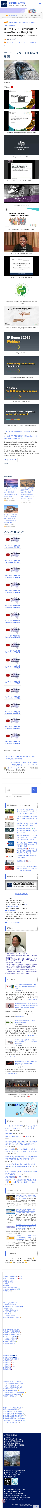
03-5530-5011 (10, 1445)
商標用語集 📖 (7, 1313)
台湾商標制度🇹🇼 (7, 1369)
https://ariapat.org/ (12, 906)
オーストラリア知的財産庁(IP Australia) (17, 431)
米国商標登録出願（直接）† (11, 1359)
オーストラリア (12, 42)
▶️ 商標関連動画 (11, 15)
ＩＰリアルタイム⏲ (9, 1315)
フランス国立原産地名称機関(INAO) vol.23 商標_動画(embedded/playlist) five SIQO (25, 986)
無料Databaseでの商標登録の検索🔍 (13, 1408)
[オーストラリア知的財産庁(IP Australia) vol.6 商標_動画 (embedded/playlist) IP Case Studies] (11, 483)
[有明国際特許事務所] (21, 885)
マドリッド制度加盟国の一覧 (11, 1385)
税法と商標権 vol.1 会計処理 (11, 1329)
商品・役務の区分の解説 (10, 1287)
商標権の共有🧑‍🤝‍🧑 (7, 1291)
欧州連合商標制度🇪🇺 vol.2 (10, 1357)
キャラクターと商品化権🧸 (11, 1338)
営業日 (26, 904)
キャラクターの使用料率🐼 (11, 1336)
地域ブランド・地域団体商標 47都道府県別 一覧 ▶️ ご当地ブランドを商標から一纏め (27, 868)
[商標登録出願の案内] (4, 4)
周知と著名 (6, 1285)
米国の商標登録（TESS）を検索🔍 (13, 1411)
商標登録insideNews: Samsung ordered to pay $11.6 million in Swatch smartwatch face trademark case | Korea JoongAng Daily (26, 1005)
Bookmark (8, 1499)
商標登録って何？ (8, 1280)
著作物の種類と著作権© (10, 1340)
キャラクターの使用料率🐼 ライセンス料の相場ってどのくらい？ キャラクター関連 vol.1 (27, 812)
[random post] (10, 1197)
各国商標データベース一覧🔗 (11, 1389)
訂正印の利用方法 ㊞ (9, 1343)
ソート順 (8, 796)
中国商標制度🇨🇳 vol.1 (9, 1364)
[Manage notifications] (3, 1501)
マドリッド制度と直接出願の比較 (12, 1387)
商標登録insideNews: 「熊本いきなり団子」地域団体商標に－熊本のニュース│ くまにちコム (26, 1237)
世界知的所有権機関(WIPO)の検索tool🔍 (14, 1418)
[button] (21, 123)
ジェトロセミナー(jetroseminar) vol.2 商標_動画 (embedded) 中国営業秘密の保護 (27, 844)
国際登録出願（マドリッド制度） (12, 1381)
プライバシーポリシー (13, 1491)
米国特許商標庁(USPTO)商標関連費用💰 (14, 1392)
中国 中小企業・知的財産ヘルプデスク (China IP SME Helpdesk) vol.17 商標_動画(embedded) (26, 1041)
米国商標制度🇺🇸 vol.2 (9, 1362)
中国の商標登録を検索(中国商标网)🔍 (13, 1413)
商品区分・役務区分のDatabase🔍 (12, 1396)
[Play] (21, 99)
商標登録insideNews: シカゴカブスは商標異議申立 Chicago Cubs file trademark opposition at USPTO (26, 1226)
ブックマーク (11, 460)
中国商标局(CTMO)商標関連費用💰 (13, 1394)
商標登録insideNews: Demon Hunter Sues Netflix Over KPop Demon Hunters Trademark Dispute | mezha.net (26, 1063)
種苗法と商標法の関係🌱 (10, 1341)
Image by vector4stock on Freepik (17, 1495)
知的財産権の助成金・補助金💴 (12, 1317)
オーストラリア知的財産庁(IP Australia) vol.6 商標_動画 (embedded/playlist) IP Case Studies (11, 492)
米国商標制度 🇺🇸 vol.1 (24, 861)
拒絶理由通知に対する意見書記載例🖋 (14, 1306)
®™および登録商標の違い (10, 1303)
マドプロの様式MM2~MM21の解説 (13, 1383)
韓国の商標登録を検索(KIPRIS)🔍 (12, 1417)
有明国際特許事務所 (21, 894)
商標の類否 (6, 1284)
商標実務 (8, 1133)
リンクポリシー (19, 1489)
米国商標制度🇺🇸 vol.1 (9, 1361)
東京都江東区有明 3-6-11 (13, 1439)
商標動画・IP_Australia (27, 22)
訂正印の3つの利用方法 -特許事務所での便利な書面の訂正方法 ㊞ (27, 818)
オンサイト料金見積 (13, 922)
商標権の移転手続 (8, 1282)
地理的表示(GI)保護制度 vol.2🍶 (12, 1334)
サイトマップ (18, 1499)
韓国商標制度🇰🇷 (7, 1368)
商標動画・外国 (9, 25)
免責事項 (9, 1489)
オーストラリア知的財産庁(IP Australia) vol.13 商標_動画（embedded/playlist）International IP (11, 518)
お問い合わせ (11, 910)
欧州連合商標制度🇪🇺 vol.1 (10, 1355)
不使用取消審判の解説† (9, 1304)
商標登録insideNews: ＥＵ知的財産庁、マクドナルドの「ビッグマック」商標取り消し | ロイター (26, 1197)
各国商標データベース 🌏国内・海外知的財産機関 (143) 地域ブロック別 (27, 830)
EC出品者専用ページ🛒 (9, 1312)
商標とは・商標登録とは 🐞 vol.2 (12, 1278)
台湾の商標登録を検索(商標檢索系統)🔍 (14, 1415)
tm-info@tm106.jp (11, 1447)
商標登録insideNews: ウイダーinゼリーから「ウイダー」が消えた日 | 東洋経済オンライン (27, 837)
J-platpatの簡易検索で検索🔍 (11, 1409)
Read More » (33, 999)
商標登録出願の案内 (17, 3)
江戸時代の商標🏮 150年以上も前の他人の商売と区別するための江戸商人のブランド (27, 851)
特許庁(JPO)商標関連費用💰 (11, 1390)
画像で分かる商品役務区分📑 (11, 1289)
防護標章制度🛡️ (7, 1308)
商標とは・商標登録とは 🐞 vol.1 (17, 1136)
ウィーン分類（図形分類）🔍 (11, 1422)
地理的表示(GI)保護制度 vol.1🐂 (12, 1333)
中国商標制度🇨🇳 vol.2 (9, 1366)
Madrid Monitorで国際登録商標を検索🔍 (14, 1420)
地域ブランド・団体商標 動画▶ (12, 1331)
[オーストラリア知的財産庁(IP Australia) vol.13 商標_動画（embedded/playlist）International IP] (11, 509)
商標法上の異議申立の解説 (10, 1310)
